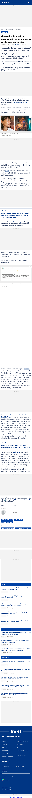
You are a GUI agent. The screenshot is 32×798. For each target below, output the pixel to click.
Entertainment (10, 29)
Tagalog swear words (7, 528)
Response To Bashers (7, 519)
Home (2, 29)
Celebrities (19, 29)
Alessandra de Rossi (7, 522)
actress (27, 369)
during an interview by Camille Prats (14, 416)
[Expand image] (30, 116)
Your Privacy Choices (17, 797)
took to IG (16, 452)
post (7, 171)
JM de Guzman (18, 519)
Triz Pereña (17, 44)
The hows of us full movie (23, 528)
